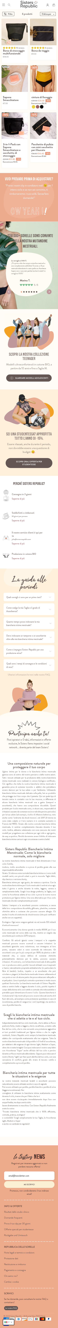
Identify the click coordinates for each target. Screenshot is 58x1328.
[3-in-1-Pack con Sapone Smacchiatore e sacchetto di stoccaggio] (15, 125)
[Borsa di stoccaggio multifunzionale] (15, 32)
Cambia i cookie (11, 1281)
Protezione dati (11, 1258)
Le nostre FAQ (11, 1308)
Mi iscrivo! (29, 1184)
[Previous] (8, 291)
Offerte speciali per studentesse (19, 1229)
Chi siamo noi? (11, 1276)
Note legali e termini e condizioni (19, 1252)
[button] (8, 1322)
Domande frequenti (13, 1217)
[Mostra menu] (3, 4)
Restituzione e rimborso (15, 1264)
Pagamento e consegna (15, 1270)
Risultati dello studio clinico (16, 1212)
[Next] (49, 291)
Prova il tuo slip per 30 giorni (17, 1223)
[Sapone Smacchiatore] (15, 78)
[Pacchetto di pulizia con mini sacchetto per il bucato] (43, 125)
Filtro (10, 14)
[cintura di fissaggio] (43, 78)
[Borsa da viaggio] (43, 32)
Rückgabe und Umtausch (15, 1235)
